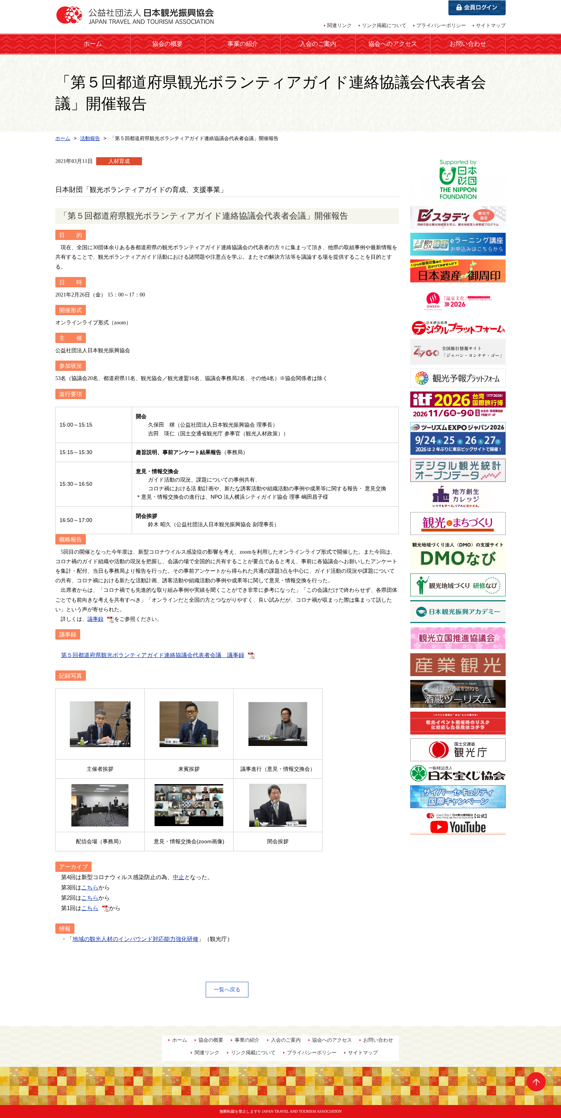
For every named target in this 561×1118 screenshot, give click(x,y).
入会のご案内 (318, 43)
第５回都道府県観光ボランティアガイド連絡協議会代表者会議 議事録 (152, 655)
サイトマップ (491, 25)
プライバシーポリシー (441, 25)
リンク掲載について (384, 25)
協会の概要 (167, 43)
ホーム (93, 43)
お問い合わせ (468, 43)
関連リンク (339, 25)
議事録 (95, 619)
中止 (178, 877)
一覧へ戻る (227, 989)
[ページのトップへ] (536, 1081)
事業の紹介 (242, 43)
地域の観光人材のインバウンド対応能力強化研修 (135, 939)
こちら (89, 887)
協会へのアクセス (392, 43)
